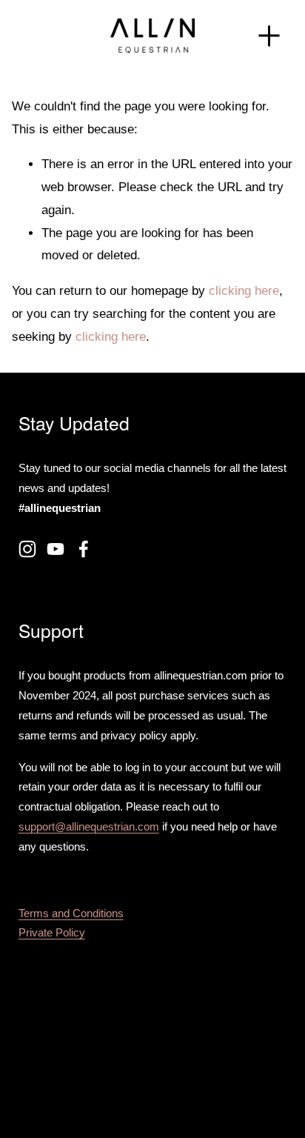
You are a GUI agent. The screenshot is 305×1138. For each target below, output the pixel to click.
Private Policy (52, 932)
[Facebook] (84, 549)
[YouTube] (55, 549)
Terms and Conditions (71, 913)
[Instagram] (27, 549)
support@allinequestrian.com (89, 826)
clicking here (244, 291)
